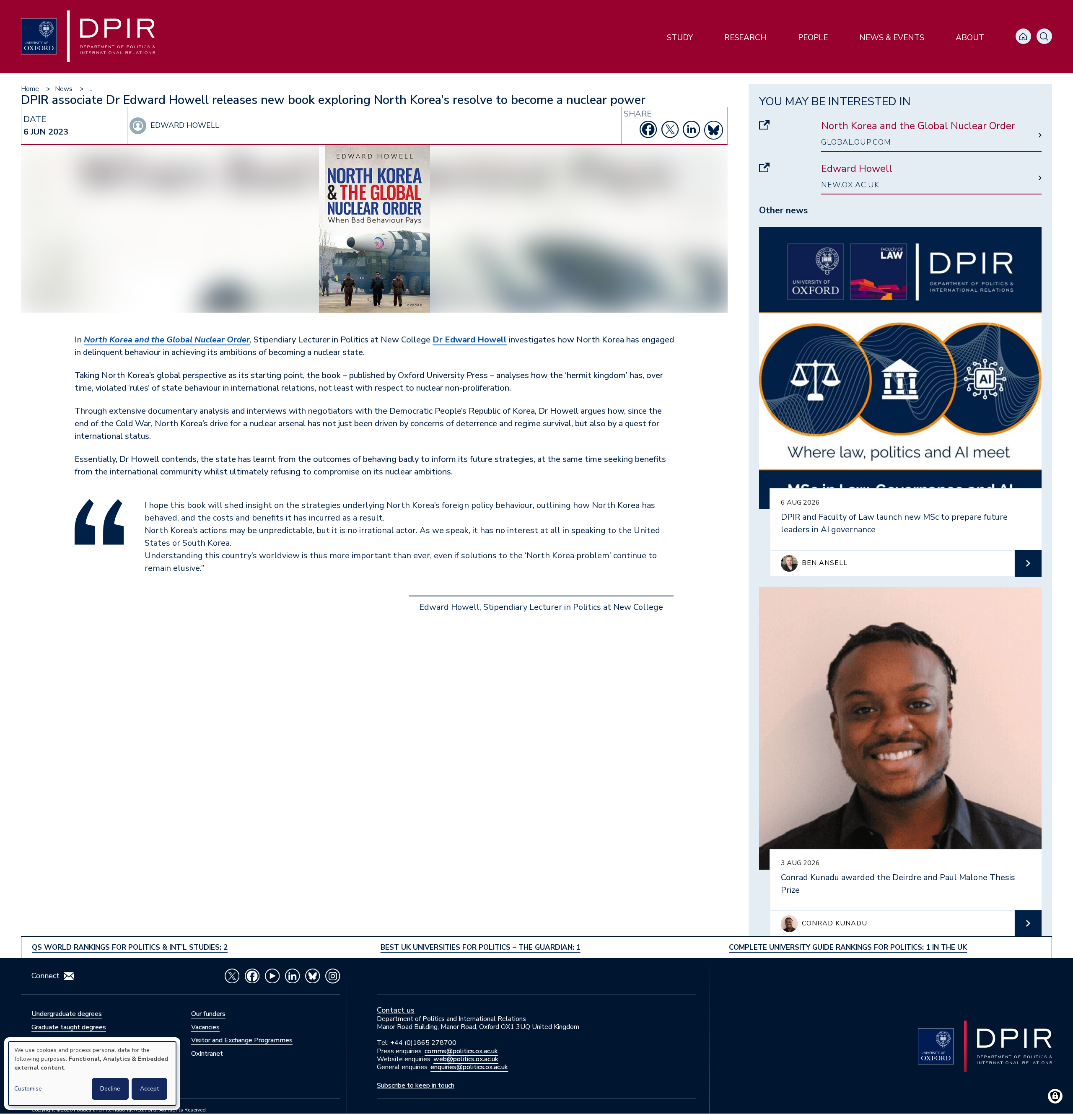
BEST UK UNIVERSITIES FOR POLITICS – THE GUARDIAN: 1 (481, 947)
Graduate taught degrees (68, 1027)
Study (680, 37)
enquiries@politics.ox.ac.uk (469, 1067)
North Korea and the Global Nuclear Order (918, 125)
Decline (110, 1089)
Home (30, 88)
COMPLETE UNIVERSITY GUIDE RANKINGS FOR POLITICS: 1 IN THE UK (848, 947)
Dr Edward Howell (470, 339)
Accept (149, 1089)
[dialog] (92, 1073)
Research (745, 37)
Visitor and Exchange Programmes (242, 1040)
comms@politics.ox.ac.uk (461, 1051)
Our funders (208, 1013)
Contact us (396, 1010)
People (813, 37)
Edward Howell (856, 168)
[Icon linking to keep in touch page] (69, 976)
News (64, 88)
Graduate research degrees (71, 1040)
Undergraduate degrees (66, 1013)
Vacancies (205, 1027)
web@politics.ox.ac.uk (465, 1059)
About (970, 37)
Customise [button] (28, 1089)
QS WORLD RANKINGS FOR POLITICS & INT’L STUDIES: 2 (130, 947)
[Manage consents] (1055, 1096)
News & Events (891, 37)
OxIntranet (207, 1053)
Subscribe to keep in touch (415, 1085)
